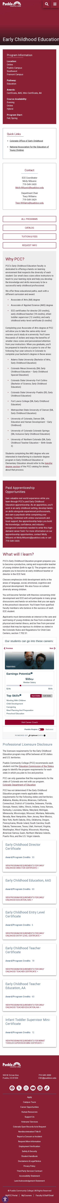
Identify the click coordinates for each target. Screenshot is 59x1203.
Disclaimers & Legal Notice (29, 1161)
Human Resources (29, 1112)
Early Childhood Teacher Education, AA (23, 986)
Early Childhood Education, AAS (28, 880)
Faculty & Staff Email (45, 1195)
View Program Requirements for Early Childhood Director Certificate (24, 866)
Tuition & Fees (29, 236)
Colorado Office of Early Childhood (26, 141)
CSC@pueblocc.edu (47, 1078)
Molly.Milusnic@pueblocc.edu (30, 537)
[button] (55, 4)
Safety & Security (29, 1151)
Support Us (29, 1117)
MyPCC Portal (11, 1195)
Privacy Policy (29, 1166)
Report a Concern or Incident (29, 1136)
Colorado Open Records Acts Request (29, 1127)
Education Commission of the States (36, 766)
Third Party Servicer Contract (29, 1171)
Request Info (29, 245)
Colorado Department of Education (19, 785)
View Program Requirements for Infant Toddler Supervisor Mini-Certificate (25, 1042)
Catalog (29, 228)
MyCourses (27, 1195)
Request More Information (29, 1141)
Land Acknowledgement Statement (29, 1181)
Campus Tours (29, 1102)
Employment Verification (29, 1146)
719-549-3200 (44, 1075)
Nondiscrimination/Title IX (29, 1132)
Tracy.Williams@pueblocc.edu (29, 203)
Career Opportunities (29, 1107)
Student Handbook (29, 1156)
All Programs (29, 219)
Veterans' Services (29, 1122)
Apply (29, 1097)
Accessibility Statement (29, 1176)
